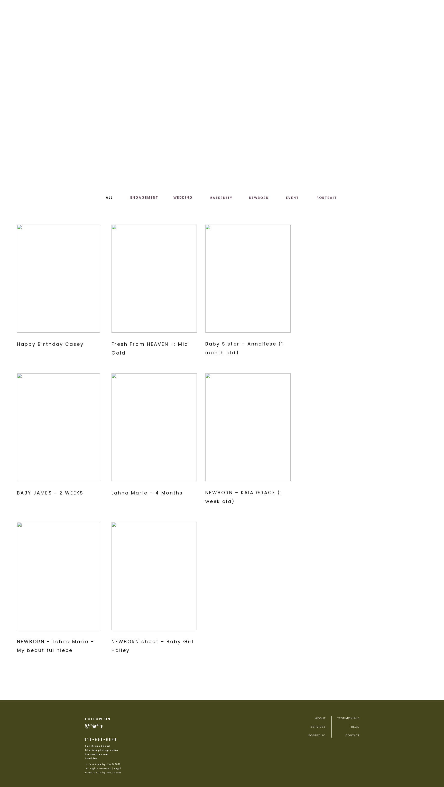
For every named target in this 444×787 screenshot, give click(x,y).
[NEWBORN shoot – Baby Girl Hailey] (154, 576)
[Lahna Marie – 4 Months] (154, 427)
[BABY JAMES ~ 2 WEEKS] (58, 427)
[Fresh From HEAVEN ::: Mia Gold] (154, 279)
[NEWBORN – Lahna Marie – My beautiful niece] (58, 576)
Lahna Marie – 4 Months (147, 493)
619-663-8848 (101, 739)
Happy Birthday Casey (50, 344)
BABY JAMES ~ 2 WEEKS (50, 493)
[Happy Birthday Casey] (58, 279)
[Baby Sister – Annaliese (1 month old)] (248, 279)
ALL (109, 197)
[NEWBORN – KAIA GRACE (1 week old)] (248, 427)
